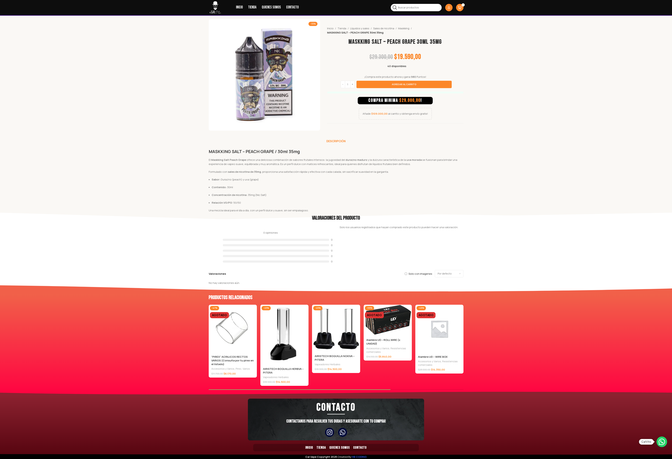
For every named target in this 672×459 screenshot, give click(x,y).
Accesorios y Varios (222, 368)
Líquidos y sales (359, 28)
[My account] (448, 7)
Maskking (403, 28)
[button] (662, 442)
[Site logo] (215, 7)
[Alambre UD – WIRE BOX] (439, 329)
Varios (246, 368)
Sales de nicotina (383, 28)
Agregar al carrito (404, 84)
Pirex (238, 368)
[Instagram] (329, 432)
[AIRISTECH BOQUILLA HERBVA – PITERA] (284, 335)
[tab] (336, 141)
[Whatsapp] (342, 432)
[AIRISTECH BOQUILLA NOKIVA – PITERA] (336, 328)
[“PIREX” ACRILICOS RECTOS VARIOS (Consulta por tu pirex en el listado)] (233, 329)
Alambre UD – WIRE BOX (433, 357)
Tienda (341, 28)
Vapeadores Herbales (276, 377)
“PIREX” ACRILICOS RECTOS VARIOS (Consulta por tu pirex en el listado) (232, 360)
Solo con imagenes (420, 274)
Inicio (330, 28)
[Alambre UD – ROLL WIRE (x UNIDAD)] (388, 320)
